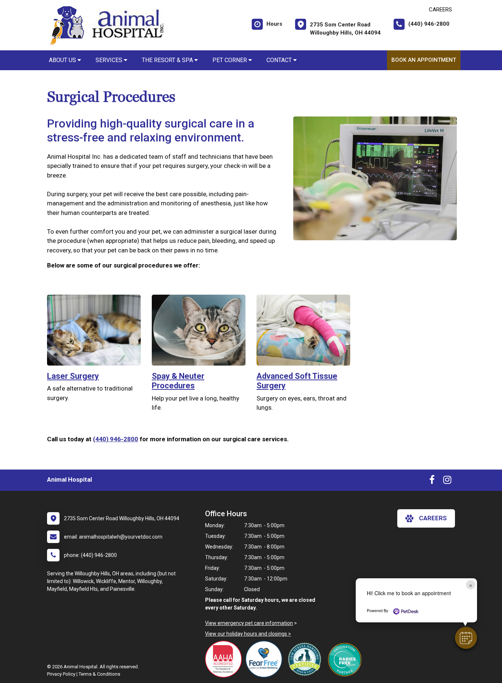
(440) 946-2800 (115, 439)
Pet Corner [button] (230, 60)
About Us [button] (63, 60)
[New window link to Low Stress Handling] (306, 659)
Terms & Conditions (99, 674)
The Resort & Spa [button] (168, 60)
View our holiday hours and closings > (248, 634)
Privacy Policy (61, 674)
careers (433, 518)
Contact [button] (279, 60)
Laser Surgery (73, 376)
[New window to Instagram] (447, 481)
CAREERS (440, 9)
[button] (466, 638)
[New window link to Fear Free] (265, 659)
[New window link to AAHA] (225, 659)
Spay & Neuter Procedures (178, 380)
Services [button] (110, 60)
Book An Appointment (423, 60)
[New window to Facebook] (432, 481)
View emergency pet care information (249, 623)
